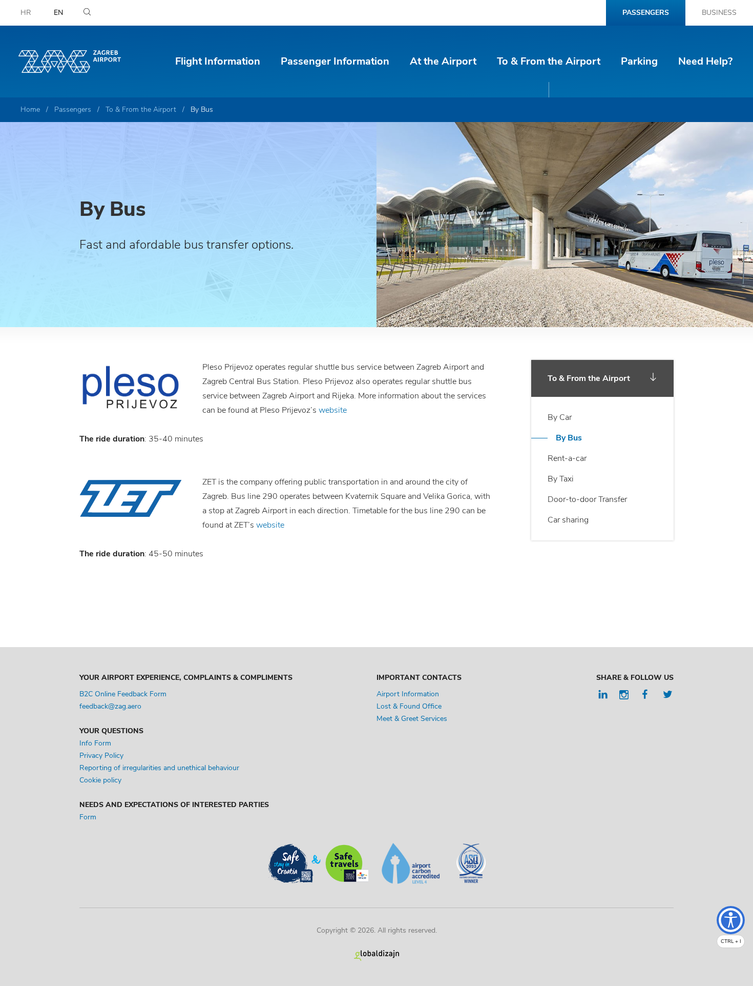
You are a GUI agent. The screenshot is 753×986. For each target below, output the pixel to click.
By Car (560, 417)
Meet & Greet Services (411, 718)
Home (30, 109)
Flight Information (217, 61)
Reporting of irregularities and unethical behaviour (159, 768)
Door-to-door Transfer (587, 499)
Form (88, 817)
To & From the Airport (548, 61)
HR (25, 12)
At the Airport (443, 61)
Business (719, 12)
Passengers (645, 12)
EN (58, 12)
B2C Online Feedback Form (122, 694)
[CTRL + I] (731, 920)
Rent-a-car (567, 458)
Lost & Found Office (409, 706)
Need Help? (705, 61)
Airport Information (407, 694)
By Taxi (561, 479)
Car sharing (568, 520)
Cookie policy (100, 780)
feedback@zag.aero (110, 706)
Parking (639, 61)
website (333, 410)
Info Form (95, 743)
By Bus (569, 438)
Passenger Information (335, 61)
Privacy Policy (101, 755)
